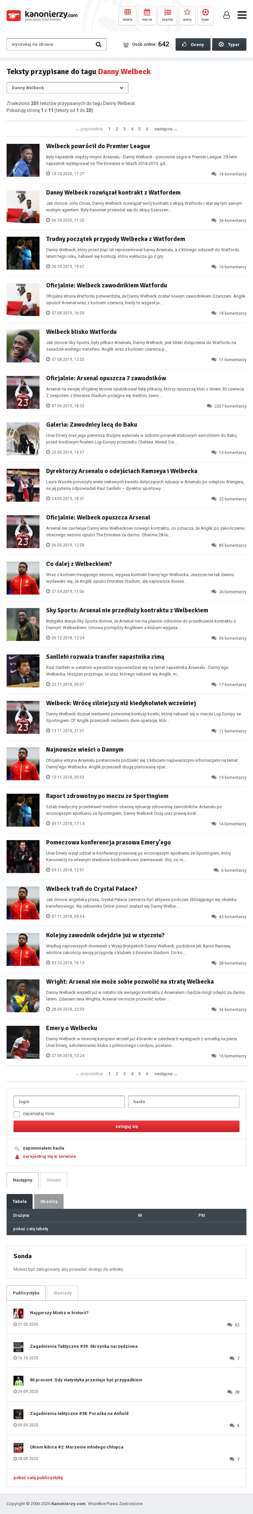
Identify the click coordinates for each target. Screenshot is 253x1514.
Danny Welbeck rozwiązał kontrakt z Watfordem (113, 193)
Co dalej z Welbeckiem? (79, 564)
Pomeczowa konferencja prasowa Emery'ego (108, 842)
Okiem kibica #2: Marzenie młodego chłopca (77, 1447)
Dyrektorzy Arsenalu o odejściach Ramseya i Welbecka (121, 471)
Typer (233, 44)
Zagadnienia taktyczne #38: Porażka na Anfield (79, 1413)
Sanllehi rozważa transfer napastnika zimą (105, 657)
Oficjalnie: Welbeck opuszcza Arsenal (98, 517)
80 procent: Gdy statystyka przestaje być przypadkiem (86, 1379)
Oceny (197, 44)
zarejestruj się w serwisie (49, 1156)
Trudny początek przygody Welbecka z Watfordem (115, 239)
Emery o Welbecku (71, 1028)
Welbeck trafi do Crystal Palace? (91, 889)
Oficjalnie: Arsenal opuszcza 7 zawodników (106, 378)
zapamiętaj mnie (38, 1113)
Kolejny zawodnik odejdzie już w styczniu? (105, 935)
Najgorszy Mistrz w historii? (59, 1312)
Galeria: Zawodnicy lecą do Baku (91, 425)
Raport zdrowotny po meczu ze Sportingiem (107, 796)
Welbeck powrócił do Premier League (98, 146)
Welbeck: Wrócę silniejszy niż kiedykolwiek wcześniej (121, 703)
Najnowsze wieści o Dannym (85, 750)
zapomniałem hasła (43, 1148)
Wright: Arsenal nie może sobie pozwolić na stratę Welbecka (130, 982)
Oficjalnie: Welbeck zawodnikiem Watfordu (106, 285)
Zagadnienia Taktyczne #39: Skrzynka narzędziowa (84, 1346)
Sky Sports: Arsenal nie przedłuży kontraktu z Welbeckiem (127, 610)
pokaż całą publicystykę (38, 1477)
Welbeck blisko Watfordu (81, 332)
